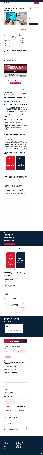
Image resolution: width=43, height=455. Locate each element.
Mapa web (18, 451)
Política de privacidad (14, 451)
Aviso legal (5, 451)
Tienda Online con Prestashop (10, 350)
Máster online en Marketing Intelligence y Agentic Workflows (9, 407)
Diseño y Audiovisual (18, 445)
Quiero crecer (34, 24)
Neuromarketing (8, 351)
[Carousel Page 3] (16, 171)
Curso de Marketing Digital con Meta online (21, 406)
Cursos (5, 442)
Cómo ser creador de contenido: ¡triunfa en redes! (11, 427)
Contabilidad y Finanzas (19, 444)
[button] (41, 453)
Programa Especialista (18, 446)
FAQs (4, 445)
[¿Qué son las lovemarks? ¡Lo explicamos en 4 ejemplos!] (26, 429)
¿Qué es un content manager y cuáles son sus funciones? (9, 419)
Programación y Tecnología (19, 447)
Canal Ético (5, 446)
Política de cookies (9, 451)
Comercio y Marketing (18, 443)
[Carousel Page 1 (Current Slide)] (14, 269)
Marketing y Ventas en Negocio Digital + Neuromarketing (10, 348)
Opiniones (5, 444)
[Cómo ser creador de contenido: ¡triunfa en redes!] (26, 427)
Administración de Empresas (19, 442)
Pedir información (8, 410)
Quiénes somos (6, 443)
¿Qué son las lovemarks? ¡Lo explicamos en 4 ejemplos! (12, 429)
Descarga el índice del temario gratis (15, 82)
